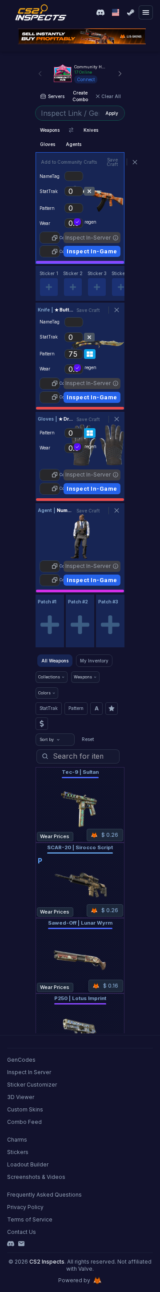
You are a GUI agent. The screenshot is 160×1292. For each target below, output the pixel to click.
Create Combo (80, 96)
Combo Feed (24, 1122)
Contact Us (21, 1232)
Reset (88, 739)
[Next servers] (120, 73)
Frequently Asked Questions (44, 1194)
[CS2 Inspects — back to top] (41, 12)
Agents (73, 144)
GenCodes (21, 1059)
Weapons (50, 130)
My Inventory (94, 660)
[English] (115, 12)
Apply (111, 113)
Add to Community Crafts (69, 162)
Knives (91, 130)
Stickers (17, 1152)
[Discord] (10, 1243)
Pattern (76, 708)
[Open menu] (146, 12)
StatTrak (49, 708)
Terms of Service (29, 1219)
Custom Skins (25, 1109)
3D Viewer (20, 1097)
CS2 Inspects (46, 1261)
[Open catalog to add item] (50, 625)
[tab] (48, 283)
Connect (86, 79)
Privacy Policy (25, 1207)
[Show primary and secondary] (71, 130)
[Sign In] (131, 12)
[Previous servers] (40, 73)
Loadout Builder (27, 1164)
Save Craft (112, 162)
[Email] (21, 1243)
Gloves (47, 144)
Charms (17, 1139)
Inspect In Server (29, 1072)
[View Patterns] (90, 354)
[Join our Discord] (100, 12)
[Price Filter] (42, 723)
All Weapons (54, 660)
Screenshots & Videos (36, 1177)
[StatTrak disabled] (89, 191)
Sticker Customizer (32, 1084)
